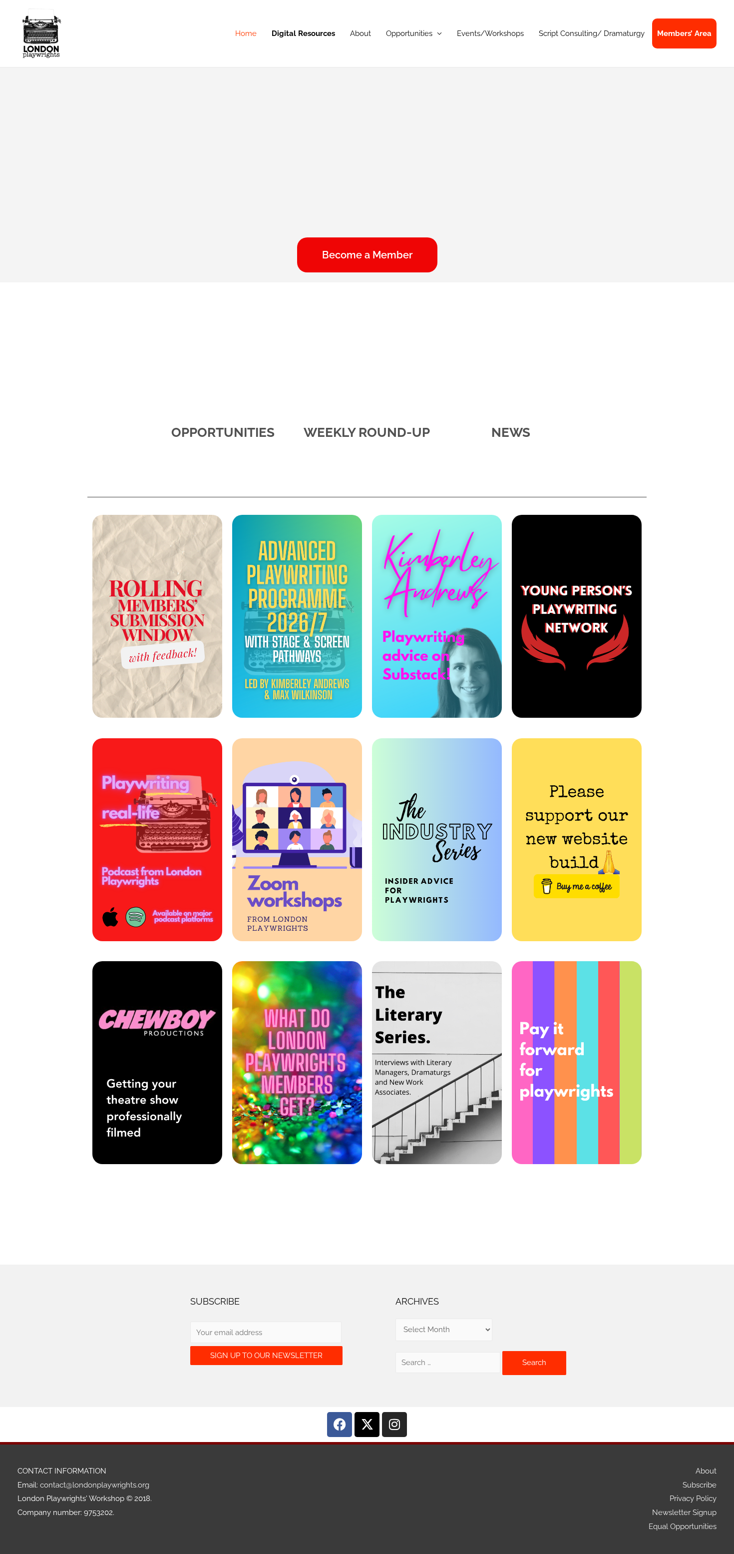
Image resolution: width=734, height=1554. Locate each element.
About (360, 33)
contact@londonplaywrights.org (94, 1485)
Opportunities (409, 33)
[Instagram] (394, 1424)
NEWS (510, 432)
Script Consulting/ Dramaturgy (592, 33)
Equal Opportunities (683, 1526)
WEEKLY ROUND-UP (367, 432)
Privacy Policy (693, 1498)
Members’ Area (684, 33)
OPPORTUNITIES (223, 432)
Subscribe (700, 1485)
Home (246, 33)
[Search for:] (448, 1362)
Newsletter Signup (684, 1512)
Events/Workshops (490, 33)
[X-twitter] (367, 1424)
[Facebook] (339, 1424)
